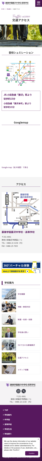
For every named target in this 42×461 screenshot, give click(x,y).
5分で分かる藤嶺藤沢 (26, 345)
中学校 (7, 419)
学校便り (8, 433)
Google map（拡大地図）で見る (15, 167)
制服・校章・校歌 (25, 319)
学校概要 (21, 294)
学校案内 (8, 414)
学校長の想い (23, 332)
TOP (6, 410)
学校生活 (8, 429)
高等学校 (8, 424)
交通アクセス (23, 357)
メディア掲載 (23, 369)
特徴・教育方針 (24, 306)
